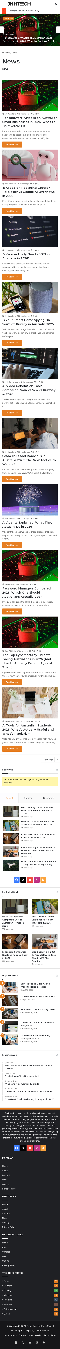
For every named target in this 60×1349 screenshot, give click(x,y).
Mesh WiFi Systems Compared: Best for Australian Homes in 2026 (37, 810)
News (4, 1180)
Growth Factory (42, 1330)
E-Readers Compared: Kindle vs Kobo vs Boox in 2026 (31, 11)
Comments (48, 798)
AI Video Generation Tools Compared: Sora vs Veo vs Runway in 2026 (28, 390)
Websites (8, 1295)
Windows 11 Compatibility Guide (38, 1009)
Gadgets (8, 1286)
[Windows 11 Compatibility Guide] (10, 1013)
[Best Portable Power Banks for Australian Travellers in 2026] (11, 825)
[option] (30, 30)
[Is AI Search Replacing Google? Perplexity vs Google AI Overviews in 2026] (30, 165)
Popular (28, 798)
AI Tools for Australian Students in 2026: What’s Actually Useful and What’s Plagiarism (28, 729)
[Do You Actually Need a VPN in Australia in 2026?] (30, 231)
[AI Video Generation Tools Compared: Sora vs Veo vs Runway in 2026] (30, 363)
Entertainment (10, 1309)
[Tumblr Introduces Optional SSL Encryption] (10, 1026)
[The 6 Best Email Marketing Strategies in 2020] (10, 1039)
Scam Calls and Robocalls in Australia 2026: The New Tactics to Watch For (29, 460)
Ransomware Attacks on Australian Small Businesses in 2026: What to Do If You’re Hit (29, 122)
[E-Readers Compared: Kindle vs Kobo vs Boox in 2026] (11, 838)
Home (7, 52)
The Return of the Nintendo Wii (38, 996)
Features (8, 1304)
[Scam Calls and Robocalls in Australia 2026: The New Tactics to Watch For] (30, 433)
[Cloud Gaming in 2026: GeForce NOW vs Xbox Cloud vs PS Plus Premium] (11, 851)
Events (7, 1314)
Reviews (8, 1300)
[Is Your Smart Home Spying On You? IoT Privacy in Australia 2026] (30, 297)
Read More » (12, 144)
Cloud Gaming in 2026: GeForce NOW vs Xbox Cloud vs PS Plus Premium (38, 850)
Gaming (5, 1184)
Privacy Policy (9, 1189)
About (5, 1170)
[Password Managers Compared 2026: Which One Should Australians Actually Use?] (30, 565)
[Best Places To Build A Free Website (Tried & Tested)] (10, 987)
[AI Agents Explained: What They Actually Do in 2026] (30, 500)
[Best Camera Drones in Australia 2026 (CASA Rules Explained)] (11, 865)
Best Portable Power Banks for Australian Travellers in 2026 (43, 919)
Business (9, 18)
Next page (48, 759)
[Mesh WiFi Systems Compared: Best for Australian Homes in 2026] (11, 811)
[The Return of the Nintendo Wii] (10, 1000)
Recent (9, 798)
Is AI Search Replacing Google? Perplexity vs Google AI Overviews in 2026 (28, 192)
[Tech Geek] (19, 4)
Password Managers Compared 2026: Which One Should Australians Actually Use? (26, 592)
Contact (6, 1175)
